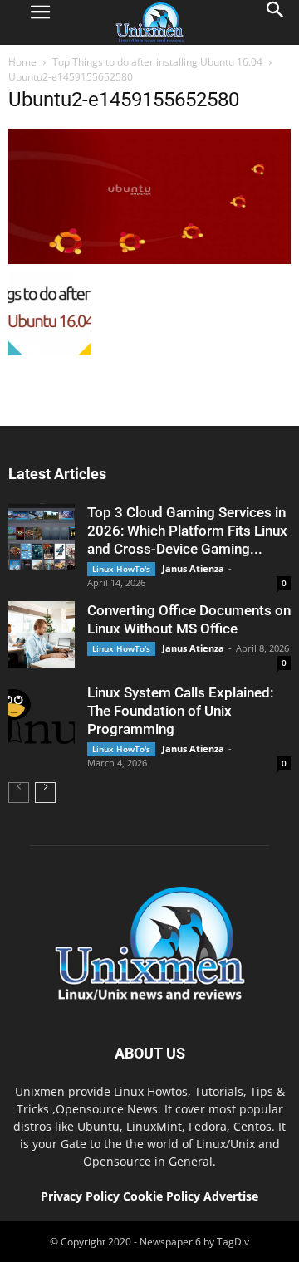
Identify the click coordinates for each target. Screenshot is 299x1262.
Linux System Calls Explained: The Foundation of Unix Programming (180, 710)
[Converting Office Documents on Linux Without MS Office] (41, 634)
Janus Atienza (193, 568)
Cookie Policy (163, 1196)
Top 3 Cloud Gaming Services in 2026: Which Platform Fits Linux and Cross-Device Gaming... (187, 530)
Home (22, 62)
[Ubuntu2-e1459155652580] (149, 260)
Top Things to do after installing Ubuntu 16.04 (157, 62)
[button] (275, 22)
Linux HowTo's (121, 569)
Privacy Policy (80, 1196)
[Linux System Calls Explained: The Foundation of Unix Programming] (41, 716)
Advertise (230, 1196)
